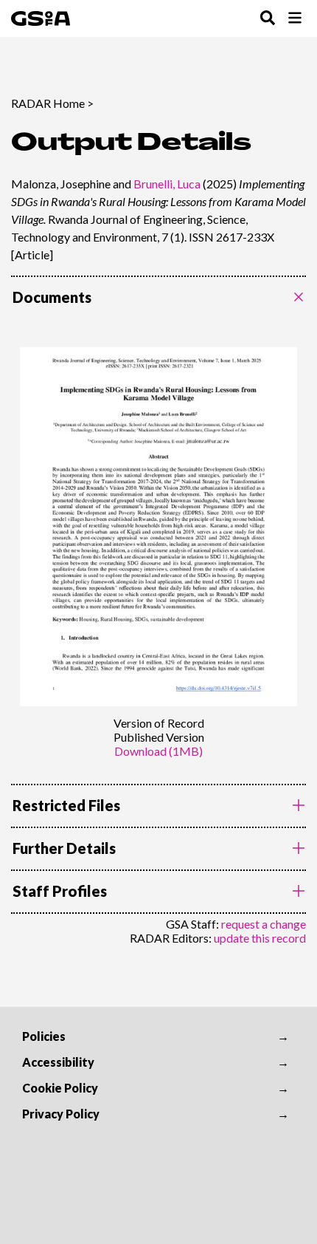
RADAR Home (48, 103)
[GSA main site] (40, 18)
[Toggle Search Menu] (268, 19)
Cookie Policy (60, 1088)
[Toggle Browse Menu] (295, 19)
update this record (260, 938)
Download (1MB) (158, 751)
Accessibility (58, 1062)
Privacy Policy (61, 1114)
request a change (263, 924)
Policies (44, 1036)
